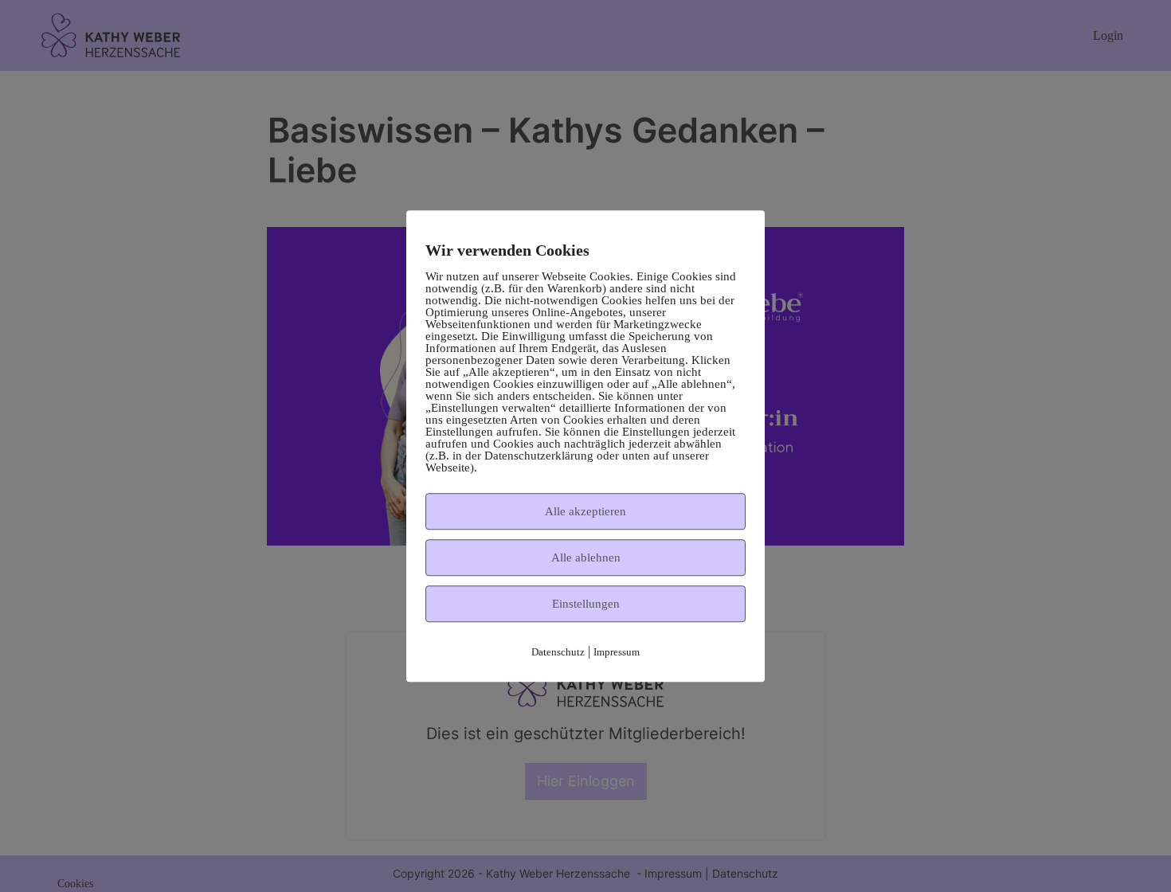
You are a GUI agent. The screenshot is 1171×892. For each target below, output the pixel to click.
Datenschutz (558, 652)
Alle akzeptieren (585, 511)
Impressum (616, 652)
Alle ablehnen (586, 557)
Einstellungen (586, 603)
